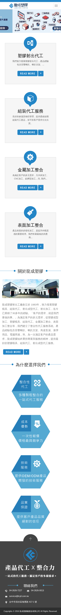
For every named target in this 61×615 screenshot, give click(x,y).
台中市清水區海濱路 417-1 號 (23, 602)
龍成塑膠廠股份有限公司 (30, 9)
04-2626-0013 (37, 590)
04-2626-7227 (15, 590)
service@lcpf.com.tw (19, 596)
